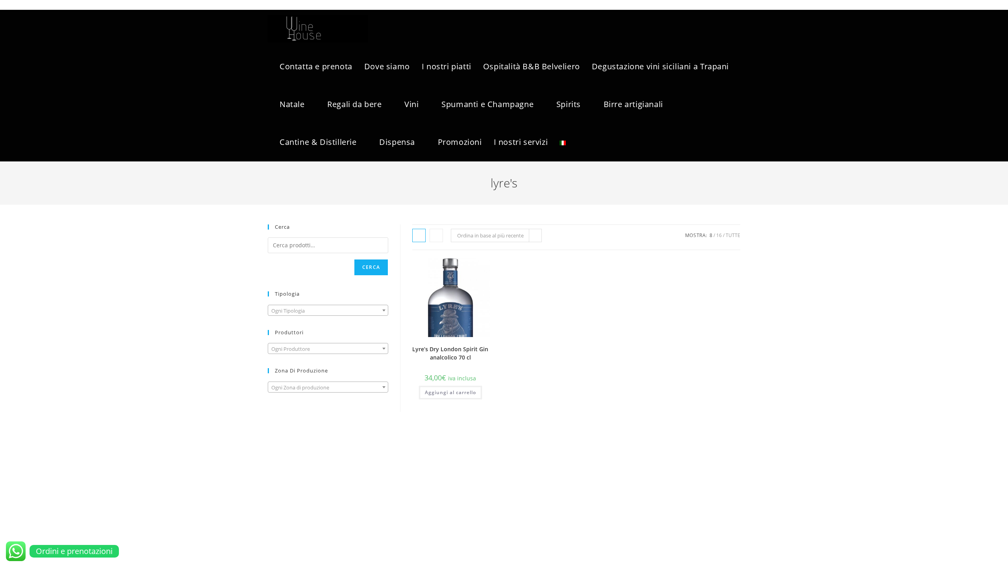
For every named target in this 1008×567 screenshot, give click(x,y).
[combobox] (328, 310)
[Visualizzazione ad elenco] (436, 235)
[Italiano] (563, 142)
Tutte (733, 235)
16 (719, 235)
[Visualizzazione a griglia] (419, 235)
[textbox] (328, 310)
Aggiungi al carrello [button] (450, 392)
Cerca (371, 267)
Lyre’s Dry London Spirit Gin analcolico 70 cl (450, 353)
